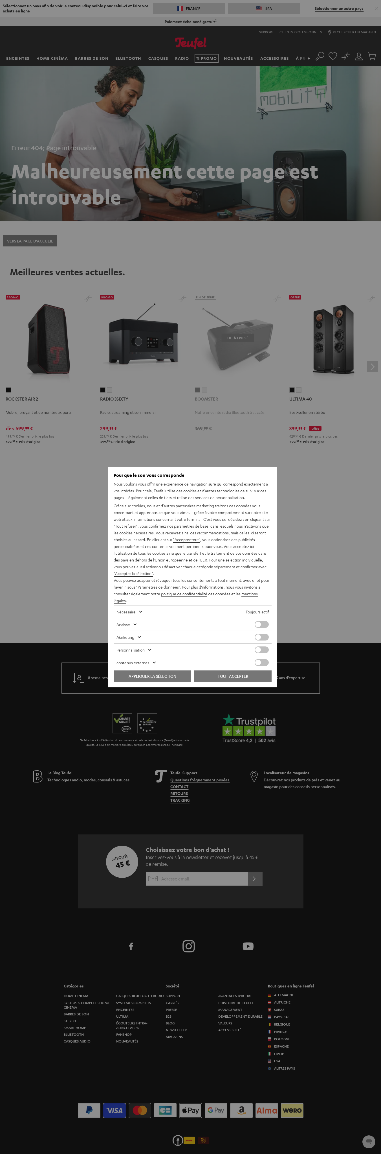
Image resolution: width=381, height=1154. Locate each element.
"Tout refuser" (126, 525)
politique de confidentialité (184, 593)
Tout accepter (233, 676)
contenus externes (132, 662)
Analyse (123, 624)
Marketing (125, 637)
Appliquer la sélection (152, 676)
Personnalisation (130, 649)
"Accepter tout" (186, 539)
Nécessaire (126, 611)
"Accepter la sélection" (133, 573)
